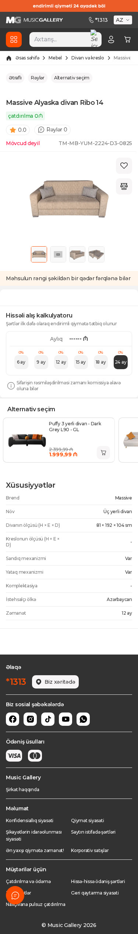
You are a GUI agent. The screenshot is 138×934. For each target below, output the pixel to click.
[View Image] (39, 254)
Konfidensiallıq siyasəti (29, 820)
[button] (123, 20)
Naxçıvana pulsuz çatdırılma (36, 904)
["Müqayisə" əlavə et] (124, 186)
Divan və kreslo (87, 58)
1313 (101, 20)
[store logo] (34, 20)
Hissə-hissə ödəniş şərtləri (98, 881)
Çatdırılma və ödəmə (28, 881)
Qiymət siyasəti (87, 820)
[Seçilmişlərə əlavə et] (124, 166)
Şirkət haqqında (22, 789)
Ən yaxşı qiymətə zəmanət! (35, 850)
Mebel (55, 58)
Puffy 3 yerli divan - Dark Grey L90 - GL (75, 426)
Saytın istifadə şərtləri (93, 832)
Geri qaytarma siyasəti (95, 893)
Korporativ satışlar (90, 850)
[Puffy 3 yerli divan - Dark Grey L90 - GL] (27, 440)
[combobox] (65, 39)
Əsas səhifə (27, 58)
